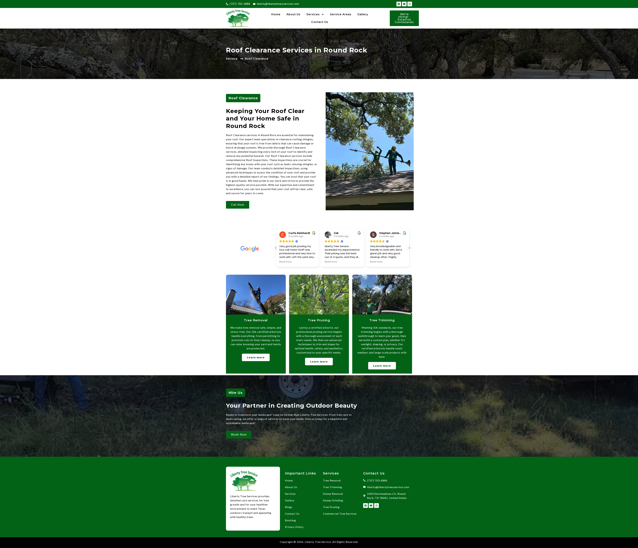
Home (275, 14)
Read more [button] (283, 261)
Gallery (362, 14)
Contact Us (319, 22)
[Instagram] (409, 4)
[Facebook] (398, 4)
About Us (293, 14)
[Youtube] (404, 4)
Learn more (256, 357)
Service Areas (340, 14)
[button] (409, 247)
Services (313, 14)
